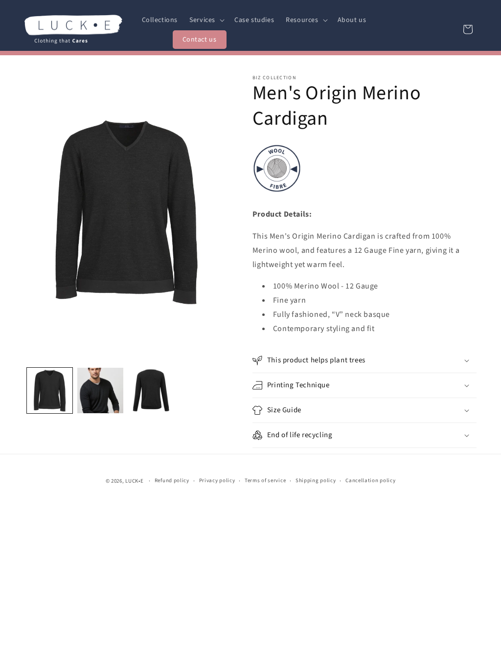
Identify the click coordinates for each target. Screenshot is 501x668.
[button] (205, 20)
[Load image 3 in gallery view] (151, 390)
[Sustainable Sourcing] (276, 192)
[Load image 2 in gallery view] (100, 390)
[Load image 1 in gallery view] (49, 390)
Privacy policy (217, 480)
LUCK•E (134, 481)
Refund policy (172, 480)
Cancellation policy (370, 480)
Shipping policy (316, 480)
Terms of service (265, 480)
